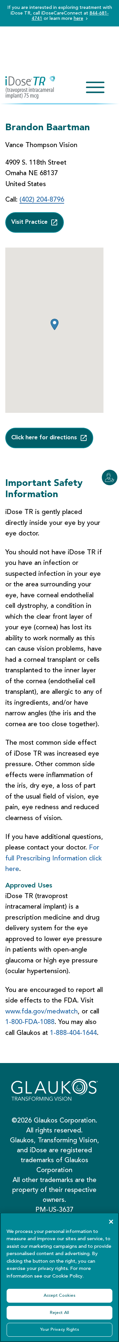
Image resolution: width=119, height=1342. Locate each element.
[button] (54, 324)
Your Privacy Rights (59, 1329)
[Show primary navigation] (95, 88)
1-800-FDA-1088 (30, 1022)
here (78, 18)
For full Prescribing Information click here (53, 859)
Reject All (59, 1313)
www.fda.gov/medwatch (41, 1011)
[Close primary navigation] (95, 87)
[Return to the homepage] (30, 87)
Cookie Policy (67, 1276)
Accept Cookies (60, 1295)
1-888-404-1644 (73, 1033)
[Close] (111, 1221)
